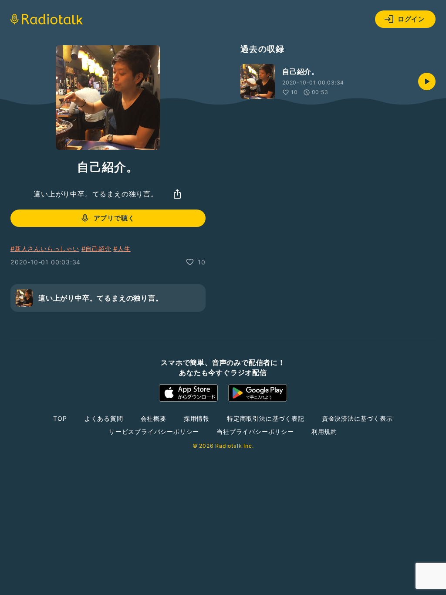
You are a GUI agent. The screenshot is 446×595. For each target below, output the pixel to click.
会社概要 (153, 418)
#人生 (121, 248)
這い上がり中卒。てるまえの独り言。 (96, 193)
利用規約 (324, 431)
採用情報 (196, 418)
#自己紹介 (96, 248)
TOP (60, 418)
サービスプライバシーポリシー (154, 431)
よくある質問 (103, 418)
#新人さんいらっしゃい (44, 248)
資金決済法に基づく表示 (357, 418)
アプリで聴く (114, 218)
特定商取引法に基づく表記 (265, 418)
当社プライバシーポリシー (255, 431)
